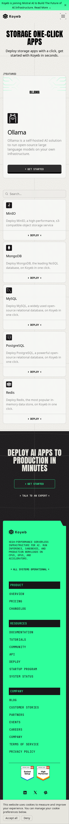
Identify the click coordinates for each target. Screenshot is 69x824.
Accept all (11, 818)
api (12, 654)
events (14, 722)
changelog (17, 609)
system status (21, 676)
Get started (35, 169)
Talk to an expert (34, 495)
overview (16, 594)
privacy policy (22, 752)
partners (16, 715)
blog (13, 700)
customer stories (24, 707)
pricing (15, 601)
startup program (23, 669)
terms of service (24, 744)
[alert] (34, 812)
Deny (27, 818)
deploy (14, 662)
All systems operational (30, 569)
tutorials (17, 640)
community (17, 647)
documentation (21, 632)
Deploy (34, 235)
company (15, 737)
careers (15, 730)
